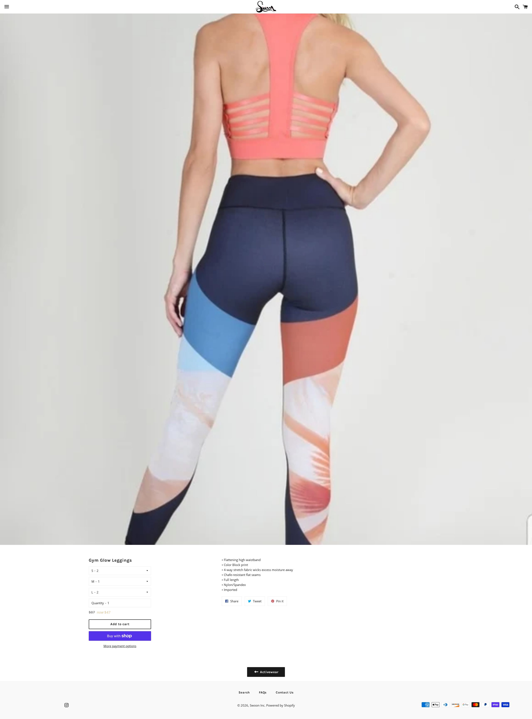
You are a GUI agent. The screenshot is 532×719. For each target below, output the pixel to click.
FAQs (263, 692)
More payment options (119, 646)
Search (244, 692)
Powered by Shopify (280, 705)
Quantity (97, 603)
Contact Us (285, 692)
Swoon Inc (257, 705)
